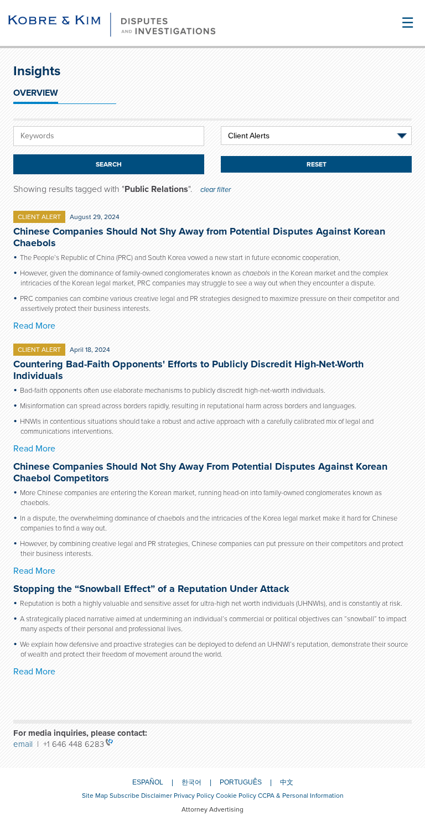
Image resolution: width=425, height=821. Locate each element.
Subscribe (124, 795)
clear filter (215, 189)
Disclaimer (156, 795)
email (25, 744)
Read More (34, 325)
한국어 (191, 782)
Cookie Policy (236, 795)
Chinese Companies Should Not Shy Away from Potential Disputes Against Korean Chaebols (199, 237)
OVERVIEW (35, 92)
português (241, 782)
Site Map (95, 795)
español (147, 782)
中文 (286, 782)
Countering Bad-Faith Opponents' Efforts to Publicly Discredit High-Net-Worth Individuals (188, 370)
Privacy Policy (194, 795)
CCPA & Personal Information (301, 795)
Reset (316, 164)
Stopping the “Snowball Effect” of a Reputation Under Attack (151, 589)
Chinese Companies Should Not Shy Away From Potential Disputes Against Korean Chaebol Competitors (200, 472)
